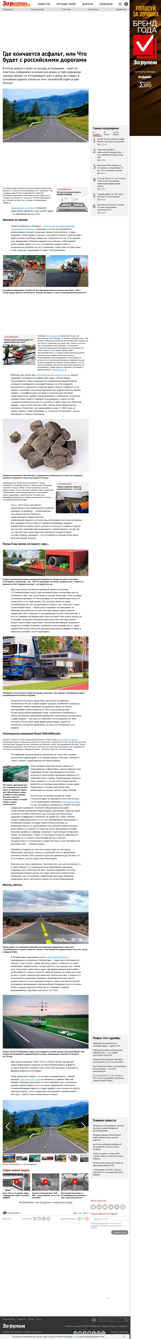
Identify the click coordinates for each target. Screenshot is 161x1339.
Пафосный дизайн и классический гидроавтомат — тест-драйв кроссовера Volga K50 (110, 153)
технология (55, 336)
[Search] (126, 1319)
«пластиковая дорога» (67, 739)
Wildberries (95, 1326)
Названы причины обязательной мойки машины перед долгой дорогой (107, 1137)
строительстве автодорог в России (53, 374)
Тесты (39, 1319)
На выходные (37, 9)
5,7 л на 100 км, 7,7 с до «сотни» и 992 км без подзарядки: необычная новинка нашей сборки (111, 182)
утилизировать (57, 369)
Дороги (87, 4)
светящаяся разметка (57, 957)
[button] (124, 1336)
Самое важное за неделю (104, 1213)
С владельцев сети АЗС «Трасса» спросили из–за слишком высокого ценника (108, 1172)
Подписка (123, 1326)
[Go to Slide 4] (47, 1158)
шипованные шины (71, 801)
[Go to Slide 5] (60, 1158)
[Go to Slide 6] (73, 1158)
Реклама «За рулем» (119, 1332)
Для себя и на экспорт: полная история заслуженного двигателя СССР (110, 207)
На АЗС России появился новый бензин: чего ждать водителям (110, 140)
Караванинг (121, 9)
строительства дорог (29, 1079)
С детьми (65, 9)
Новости (44, 4)
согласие (94, 1225)
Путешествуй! (66, 4)
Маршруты (8, 9)
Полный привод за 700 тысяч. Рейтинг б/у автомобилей (110, 195)
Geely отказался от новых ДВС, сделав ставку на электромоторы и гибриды (108, 1156)
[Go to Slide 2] (22, 1158)
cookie (75, 1336)
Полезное (106, 4)
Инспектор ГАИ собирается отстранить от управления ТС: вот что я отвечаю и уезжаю (110, 168)
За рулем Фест (9, 1319)
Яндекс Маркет (109, 1326)
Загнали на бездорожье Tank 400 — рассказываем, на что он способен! (108, 1060)
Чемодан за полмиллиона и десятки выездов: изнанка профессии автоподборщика (108, 1128)
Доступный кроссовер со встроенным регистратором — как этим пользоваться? (109, 1068)
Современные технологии (23, 207)
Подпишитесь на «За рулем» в (45, 1202)
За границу (93, 9)
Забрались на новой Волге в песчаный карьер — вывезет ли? (106, 1044)
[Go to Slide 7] (86, 1158)
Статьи (31, 1319)
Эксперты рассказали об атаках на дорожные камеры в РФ (108, 1164)
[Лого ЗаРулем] (15, 3)
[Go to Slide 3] (34, 1158)
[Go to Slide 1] (9, 1158)
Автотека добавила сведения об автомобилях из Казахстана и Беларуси (107, 1146)
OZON (85, 1326)
